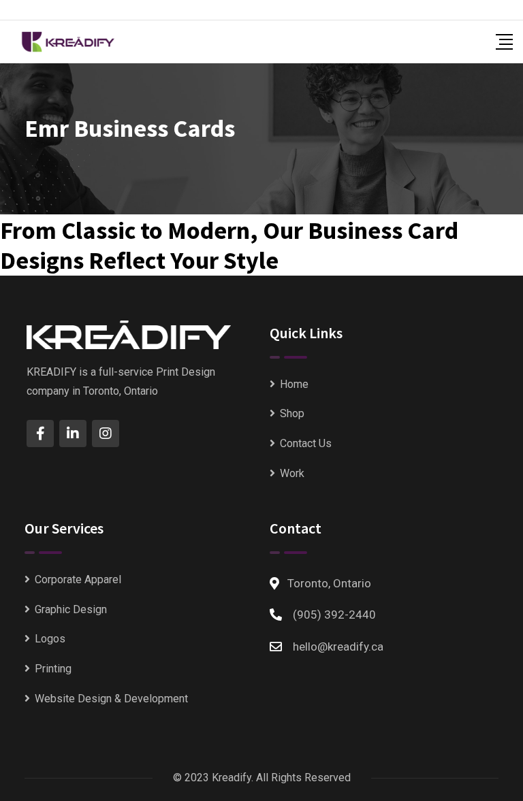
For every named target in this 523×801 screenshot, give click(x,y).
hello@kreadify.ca (338, 646)
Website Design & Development (111, 698)
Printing (53, 668)
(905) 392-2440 (334, 614)
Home (294, 384)
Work (292, 473)
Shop (292, 413)
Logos (50, 638)
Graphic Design (71, 609)
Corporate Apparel (78, 579)
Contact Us (306, 443)
